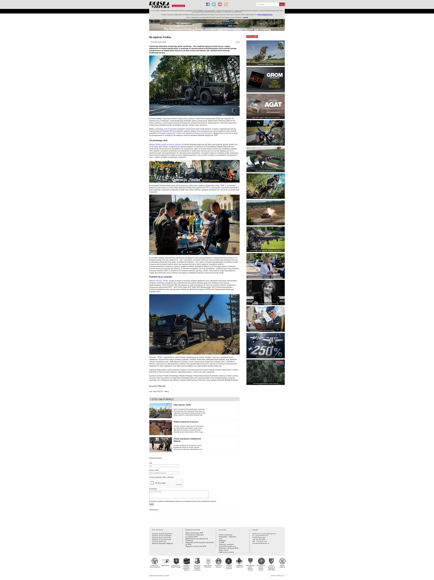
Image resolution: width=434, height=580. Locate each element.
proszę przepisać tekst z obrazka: (162, 477)
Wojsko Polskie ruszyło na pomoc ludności (165, 144)
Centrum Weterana (159, 541)
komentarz (153, 489)
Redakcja (222, 540)
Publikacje (189, 540)
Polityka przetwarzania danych (264, 14)
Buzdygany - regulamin (227, 537)
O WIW (221, 542)
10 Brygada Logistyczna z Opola (169, 133)
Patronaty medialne (226, 544)
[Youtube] (220, 4)
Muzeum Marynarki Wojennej (162, 543)
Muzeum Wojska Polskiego (162, 534)
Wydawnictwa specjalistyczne (196, 538)
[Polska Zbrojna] (176, 8)
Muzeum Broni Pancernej (161, 537)
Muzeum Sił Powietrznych (161, 539)
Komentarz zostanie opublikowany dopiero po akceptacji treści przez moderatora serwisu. (182, 501)
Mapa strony (223, 550)
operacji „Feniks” (162, 280)
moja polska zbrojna (178, 6)
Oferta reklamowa (225, 535)
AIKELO (283, 575)
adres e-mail (154, 470)
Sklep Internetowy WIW (194, 533)
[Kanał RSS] (226, 4)
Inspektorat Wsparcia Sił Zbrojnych (199, 133)
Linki (221, 538)
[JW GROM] (265, 79)
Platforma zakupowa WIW (228, 548)
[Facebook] (208, 4)
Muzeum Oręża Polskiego (161, 535)
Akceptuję (245, 17)
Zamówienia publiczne (227, 546)
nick (151, 463)
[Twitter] (214, 4)
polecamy (252, 36)
